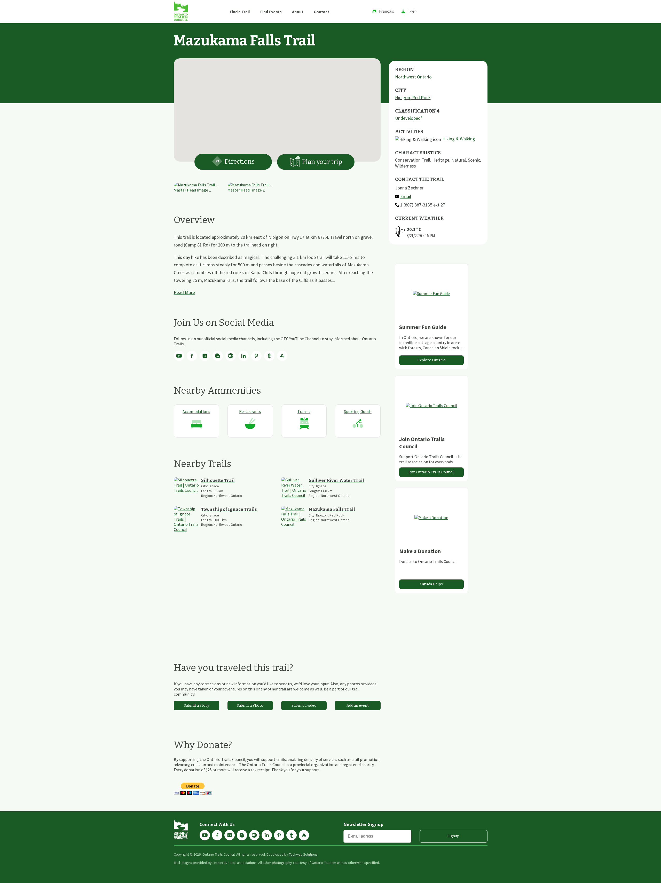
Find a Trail (240, 11)
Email (405, 196)
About (297, 11)
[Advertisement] (277, 597)
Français (386, 11)
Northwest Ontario (413, 77)
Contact (321, 11)
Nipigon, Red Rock (413, 97)
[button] (277, 107)
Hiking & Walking (458, 139)
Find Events (271, 11)
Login (412, 11)
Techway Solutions (303, 854)
